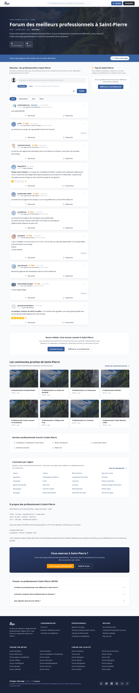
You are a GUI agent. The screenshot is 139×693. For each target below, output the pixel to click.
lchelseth (21, 236)
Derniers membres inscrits (50, 630)
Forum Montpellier (78, 663)
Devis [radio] (31, 86)
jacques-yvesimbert (25, 306)
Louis (19, 123)
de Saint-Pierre (43, 147)
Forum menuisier (46, 660)
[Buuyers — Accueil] (7, 3)
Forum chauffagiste (17, 663)
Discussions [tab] (23, 99)
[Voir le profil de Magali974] (13, 167)
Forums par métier (18, 647)
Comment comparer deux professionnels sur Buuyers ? (34, 594)
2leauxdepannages (25, 284)
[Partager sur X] (101, 683)
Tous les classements (116, 468)
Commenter (69, 186)
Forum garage (15, 666)
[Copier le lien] (127, 683)
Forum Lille (106, 657)
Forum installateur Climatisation (51, 654)
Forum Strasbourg (78, 666)
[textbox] (52, 80)
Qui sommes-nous (109, 627)
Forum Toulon (107, 654)
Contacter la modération (49, 633)
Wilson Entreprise (61, 443)
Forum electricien (16, 654)
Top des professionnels (80, 633)
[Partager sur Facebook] (106, 683)
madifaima (21, 212)
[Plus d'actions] (85, 105)
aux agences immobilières (31, 107)
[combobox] (69, 3)
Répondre (69, 116)
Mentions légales (109, 633)
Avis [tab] (33, 99)
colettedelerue (23, 105)
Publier (81, 91)
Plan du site (107, 636)
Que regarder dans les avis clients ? (27, 601)
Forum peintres (45, 651)
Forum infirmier (15, 669)
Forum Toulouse (77, 651)
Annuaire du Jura (56, 349)
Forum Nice (76, 654)
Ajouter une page (78, 627)
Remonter (31, 116)
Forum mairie (45, 669)
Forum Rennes (107, 663)
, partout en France (46, 107)
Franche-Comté (20, 29)
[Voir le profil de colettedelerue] (13, 106)
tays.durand (22, 265)
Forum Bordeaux (78, 657)
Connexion (129, 3)
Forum (11, 29)
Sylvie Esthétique (28, 308)
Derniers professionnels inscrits (83, 630)
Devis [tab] (42, 99)
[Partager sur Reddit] (117, 683)
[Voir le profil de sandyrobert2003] (13, 194)
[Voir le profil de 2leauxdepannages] (13, 284)
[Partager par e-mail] (122, 683)
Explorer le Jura (84, 566)
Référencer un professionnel (110, 87)
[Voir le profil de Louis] (13, 124)
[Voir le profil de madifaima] (13, 213)
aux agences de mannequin (30, 147)
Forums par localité (81, 647)
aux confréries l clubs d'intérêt (31, 125)
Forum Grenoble (108, 666)
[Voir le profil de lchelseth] (13, 236)
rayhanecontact (24, 145)
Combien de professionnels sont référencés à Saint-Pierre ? (36, 587)
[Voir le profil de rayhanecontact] (13, 146)
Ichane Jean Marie (99, 443)
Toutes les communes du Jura (116, 366)
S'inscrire (44, 627)
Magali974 (21, 166)
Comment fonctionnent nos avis (114, 630)
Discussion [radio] (22, 86)
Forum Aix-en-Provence (110, 651)
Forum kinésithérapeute (48, 663)
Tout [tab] (13, 99)
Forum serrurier (45, 666)
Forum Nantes (77, 660)
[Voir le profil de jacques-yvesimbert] (13, 306)
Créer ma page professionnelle (60, 566)
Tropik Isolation (27, 168)
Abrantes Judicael (22, 448)
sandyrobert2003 (24, 194)
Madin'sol (58, 448)
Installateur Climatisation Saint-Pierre (30, 443)
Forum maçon (45, 657)
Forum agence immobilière (19, 657)
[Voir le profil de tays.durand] (13, 266)
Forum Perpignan (108, 660)
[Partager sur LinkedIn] (111, 683)
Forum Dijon (106, 669)
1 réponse (83, 133)
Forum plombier (15, 651)
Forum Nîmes (76, 669)
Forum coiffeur (15, 660)
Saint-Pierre (35, 29)
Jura (28, 29)
